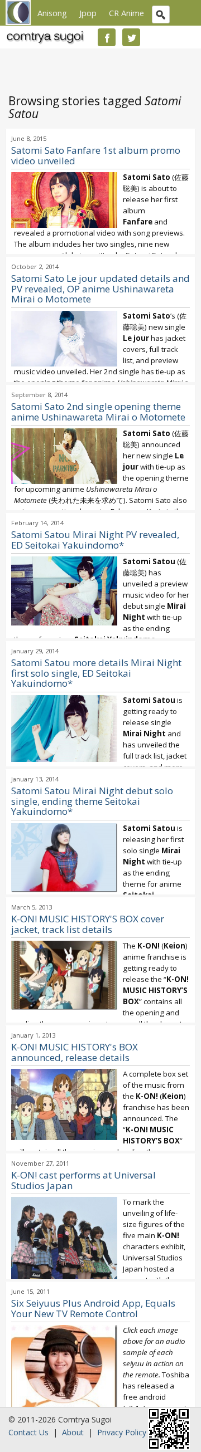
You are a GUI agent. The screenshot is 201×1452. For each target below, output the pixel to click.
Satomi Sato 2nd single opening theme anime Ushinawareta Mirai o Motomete (98, 411)
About (73, 1432)
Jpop (88, 12)
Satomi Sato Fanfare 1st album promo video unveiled (95, 155)
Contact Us (28, 1432)
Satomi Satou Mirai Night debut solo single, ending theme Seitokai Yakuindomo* (92, 801)
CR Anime (126, 12)
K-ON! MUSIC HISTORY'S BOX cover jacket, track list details (87, 924)
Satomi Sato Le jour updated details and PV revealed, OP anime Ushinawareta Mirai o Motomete (100, 289)
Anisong (52, 12)
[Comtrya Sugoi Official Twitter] (131, 37)
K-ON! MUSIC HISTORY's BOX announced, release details (74, 1052)
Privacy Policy (121, 1432)
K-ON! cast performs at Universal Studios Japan (83, 1180)
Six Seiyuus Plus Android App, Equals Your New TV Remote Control (93, 1308)
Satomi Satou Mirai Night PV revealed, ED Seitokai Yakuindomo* (95, 539)
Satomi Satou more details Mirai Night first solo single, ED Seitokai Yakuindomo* (96, 673)
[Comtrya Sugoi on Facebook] (107, 37)
